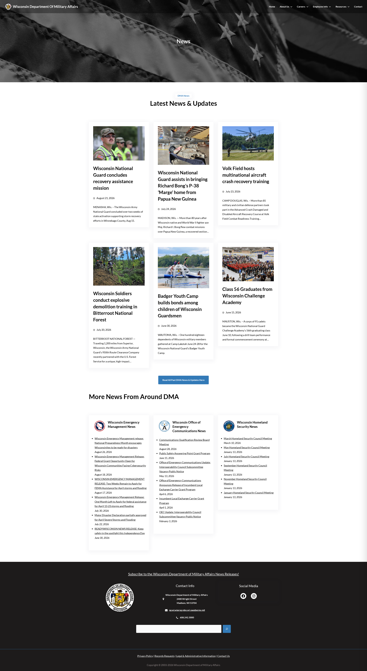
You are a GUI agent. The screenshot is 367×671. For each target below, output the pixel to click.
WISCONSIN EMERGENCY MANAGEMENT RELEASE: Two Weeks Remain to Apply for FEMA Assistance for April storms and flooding (121, 483)
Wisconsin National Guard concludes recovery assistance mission (113, 178)
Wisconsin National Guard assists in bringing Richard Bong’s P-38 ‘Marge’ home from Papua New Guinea (183, 186)
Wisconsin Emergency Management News (123, 424)
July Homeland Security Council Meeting (246, 456)
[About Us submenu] (291, 7)
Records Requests (165, 656)
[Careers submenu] (307, 7)
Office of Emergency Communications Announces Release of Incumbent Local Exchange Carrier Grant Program (181, 485)
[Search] (227, 629)
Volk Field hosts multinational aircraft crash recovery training (245, 174)
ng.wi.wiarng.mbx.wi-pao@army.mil (187, 610)
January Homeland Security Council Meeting (249, 492)
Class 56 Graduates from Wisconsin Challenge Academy (247, 295)
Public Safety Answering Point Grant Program (184, 453)
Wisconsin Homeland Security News (252, 424)
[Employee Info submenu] (330, 7)
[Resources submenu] (349, 7)
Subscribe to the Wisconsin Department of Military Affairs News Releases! (183, 574)
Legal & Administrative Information (196, 656)
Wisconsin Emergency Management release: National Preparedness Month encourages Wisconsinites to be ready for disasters (119, 443)
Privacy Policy (145, 656)
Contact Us (223, 656)
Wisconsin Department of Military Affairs (45, 6)
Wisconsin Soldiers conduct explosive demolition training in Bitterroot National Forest (115, 306)
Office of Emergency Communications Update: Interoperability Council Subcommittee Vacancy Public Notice (185, 467)
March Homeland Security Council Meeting (248, 438)
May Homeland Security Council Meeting (247, 447)
